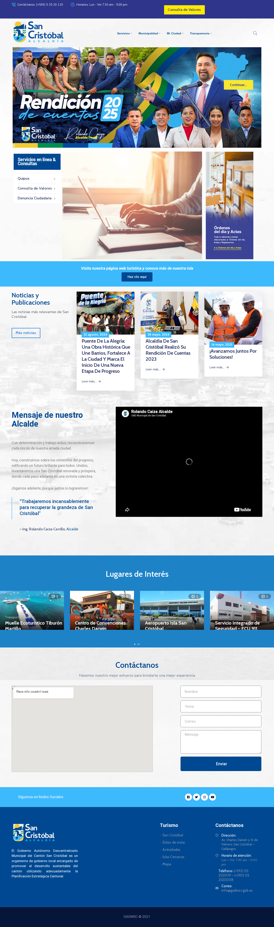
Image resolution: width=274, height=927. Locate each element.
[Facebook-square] (188, 797)
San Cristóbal (172, 835)
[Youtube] (212, 797)
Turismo (29, 617)
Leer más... (89, 381)
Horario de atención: (236, 855)
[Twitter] (196, 797)
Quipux (23, 178)
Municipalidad (148, 33)
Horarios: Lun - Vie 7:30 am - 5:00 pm (101, 5)
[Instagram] (204, 797)
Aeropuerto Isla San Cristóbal (166, 626)
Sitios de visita (173, 842)
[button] (134, 644)
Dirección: (228, 835)
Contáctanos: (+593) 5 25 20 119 (40, 5)
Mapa (166, 864)
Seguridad (222, 617)
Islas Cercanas (173, 857)
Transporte (13, 617)
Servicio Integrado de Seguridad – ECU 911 (237, 626)
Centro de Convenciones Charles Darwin (100, 626)
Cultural (80, 617)
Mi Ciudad (174, 33)
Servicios (123, 33)
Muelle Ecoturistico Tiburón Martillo (33, 626)
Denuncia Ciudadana (35, 198)
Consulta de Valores (35, 188)
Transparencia (199, 33)
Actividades (171, 850)
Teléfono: (233, 875)
